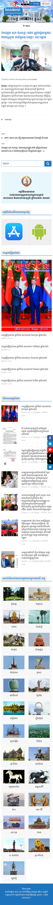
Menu (28, 26)
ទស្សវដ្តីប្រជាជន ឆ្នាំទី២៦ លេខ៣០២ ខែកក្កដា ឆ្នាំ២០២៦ (24, 335)
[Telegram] (50, 444)
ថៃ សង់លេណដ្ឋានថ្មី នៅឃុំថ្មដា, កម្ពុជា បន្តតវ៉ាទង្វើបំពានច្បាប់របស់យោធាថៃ (35, 431)
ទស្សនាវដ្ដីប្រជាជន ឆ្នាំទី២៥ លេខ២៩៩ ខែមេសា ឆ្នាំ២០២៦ (24, 369)
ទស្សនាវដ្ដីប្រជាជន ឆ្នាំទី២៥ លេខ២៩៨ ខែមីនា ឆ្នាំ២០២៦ (24, 380)
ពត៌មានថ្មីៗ (8, 119)
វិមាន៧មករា (12, 10)
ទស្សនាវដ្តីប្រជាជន (11, 253)
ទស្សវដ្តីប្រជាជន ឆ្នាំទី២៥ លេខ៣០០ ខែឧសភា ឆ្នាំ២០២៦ (24, 358)
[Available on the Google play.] (39, 232)
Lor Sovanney (32, 79)
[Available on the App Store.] (13, 232)
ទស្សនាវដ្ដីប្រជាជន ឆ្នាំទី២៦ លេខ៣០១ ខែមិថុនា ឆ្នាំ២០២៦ (24, 346)
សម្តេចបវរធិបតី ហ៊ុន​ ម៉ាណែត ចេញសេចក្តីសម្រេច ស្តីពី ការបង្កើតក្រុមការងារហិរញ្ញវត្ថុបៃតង (35, 555)
